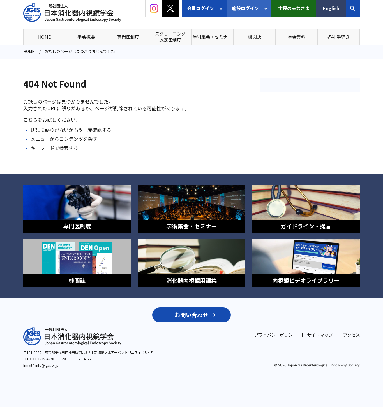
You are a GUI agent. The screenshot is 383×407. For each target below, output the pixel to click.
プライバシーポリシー (275, 334)
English (331, 8)
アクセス (351, 334)
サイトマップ (320, 334)
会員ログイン (200, 8)
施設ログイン (245, 8)
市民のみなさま (294, 8)
